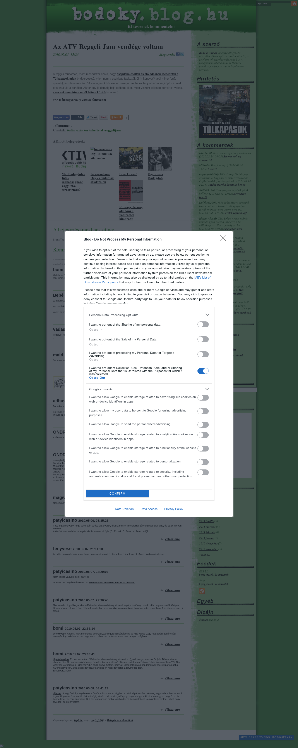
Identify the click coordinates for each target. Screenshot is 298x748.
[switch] (203, 324)
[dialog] (149, 374)
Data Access (149, 509)
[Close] (224, 239)
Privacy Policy (173, 509)
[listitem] (149, 314)
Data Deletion (124, 509)
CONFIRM (118, 493)
